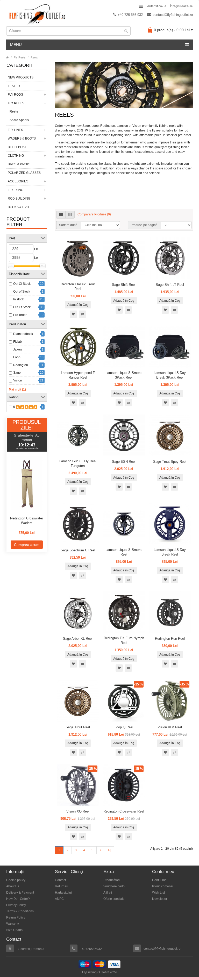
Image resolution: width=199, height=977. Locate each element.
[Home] (7, 57)
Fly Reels (20, 57)
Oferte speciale (114, 899)
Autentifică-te (156, 6)
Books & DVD (18, 207)
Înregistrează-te (181, 6)
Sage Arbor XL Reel (78, 639)
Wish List (158, 892)
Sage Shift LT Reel (170, 285)
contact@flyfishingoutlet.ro (173, 15)
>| (109, 850)
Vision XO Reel (77, 811)
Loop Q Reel (124, 727)
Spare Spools (19, 120)
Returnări (61, 886)
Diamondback (23, 334)
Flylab (17, 342)
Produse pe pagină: (144, 225)
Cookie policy (15, 880)
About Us (12, 886)
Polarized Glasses (24, 173)
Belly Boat (17, 147)
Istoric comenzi (162, 886)
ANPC (59, 899)
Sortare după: (68, 225)
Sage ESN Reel (124, 462)
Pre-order (20, 315)
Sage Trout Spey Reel (169, 462)
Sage (17, 372)
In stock (18, 299)
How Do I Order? (18, 899)
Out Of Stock (22, 284)
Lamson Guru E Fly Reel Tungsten (77, 463)
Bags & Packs (19, 164)
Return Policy (15, 917)
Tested (14, 86)
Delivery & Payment (20, 892)
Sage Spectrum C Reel (78, 550)
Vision (17, 380)
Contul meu (160, 880)
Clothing (16, 155)
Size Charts (14, 930)
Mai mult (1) (17, 389)
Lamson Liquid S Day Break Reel (170, 552)
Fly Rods (15, 94)
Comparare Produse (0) (94, 214)
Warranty (12, 924)
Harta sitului (63, 892)
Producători (111, 880)
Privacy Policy (16, 905)
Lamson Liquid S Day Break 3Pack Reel (170, 375)
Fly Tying (15, 190)
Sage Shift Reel (124, 285)
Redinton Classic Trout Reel (78, 286)
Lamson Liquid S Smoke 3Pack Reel (123, 375)
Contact (60, 880)
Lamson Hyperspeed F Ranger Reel (78, 375)
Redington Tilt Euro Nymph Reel (124, 640)
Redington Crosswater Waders (26, 520)
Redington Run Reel (170, 639)
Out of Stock (21, 291)
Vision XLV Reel (170, 727)
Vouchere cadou (114, 886)
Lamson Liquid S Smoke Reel (123, 552)
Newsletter (159, 899)
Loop (16, 357)
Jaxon (17, 349)
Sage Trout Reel (78, 727)
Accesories (18, 181)
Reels (34, 57)
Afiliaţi (107, 892)
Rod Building (19, 198)
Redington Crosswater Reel (123, 811)
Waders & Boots (22, 138)
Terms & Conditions (20, 911)
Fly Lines (15, 130)
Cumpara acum (26, 545)
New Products (20, 77)
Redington (20, 365)
